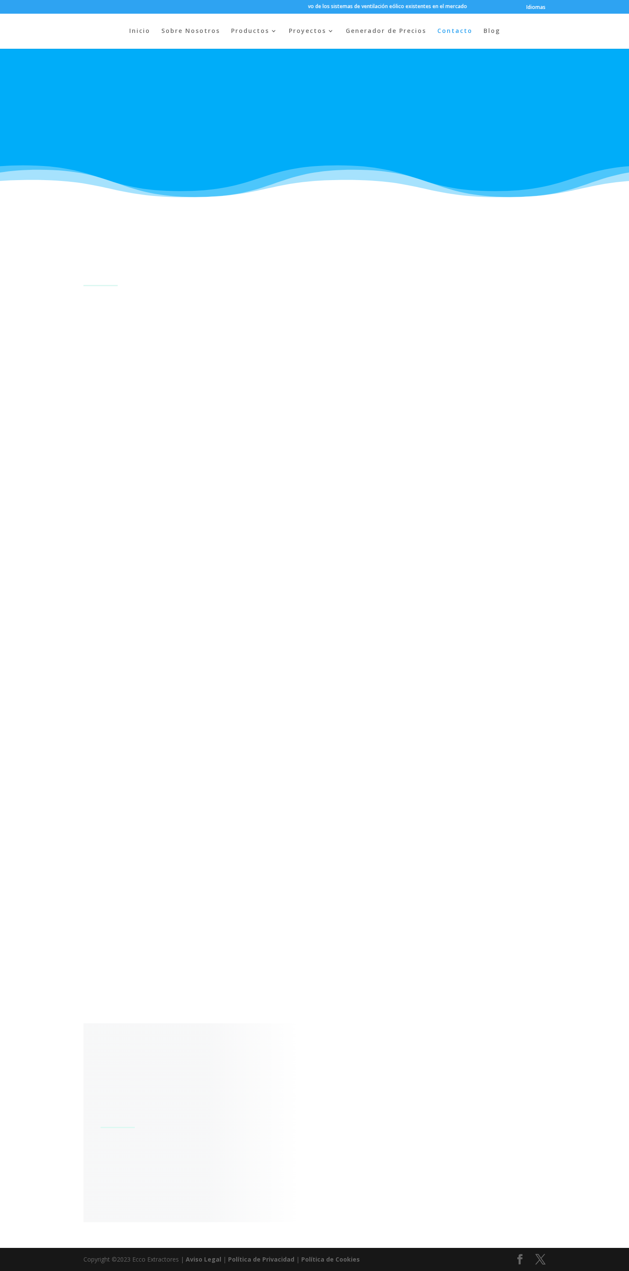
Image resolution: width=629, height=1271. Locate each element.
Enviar (504, 1164)
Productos (250, 31)
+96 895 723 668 (111, 896)
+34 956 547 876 (112, 422)
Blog (492, 31)
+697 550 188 (105, 555)
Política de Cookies (330, 1259)
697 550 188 (103, 731)
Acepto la (387, 1165)
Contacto (454, 31)
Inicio (139, 31)
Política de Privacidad (261, 1259)
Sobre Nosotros (190, 31)
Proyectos (307, 31)
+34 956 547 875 (112, 412)
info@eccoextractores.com (155, 1184)
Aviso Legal (203, 1259)
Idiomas (536, 8)
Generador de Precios (386, 31)
